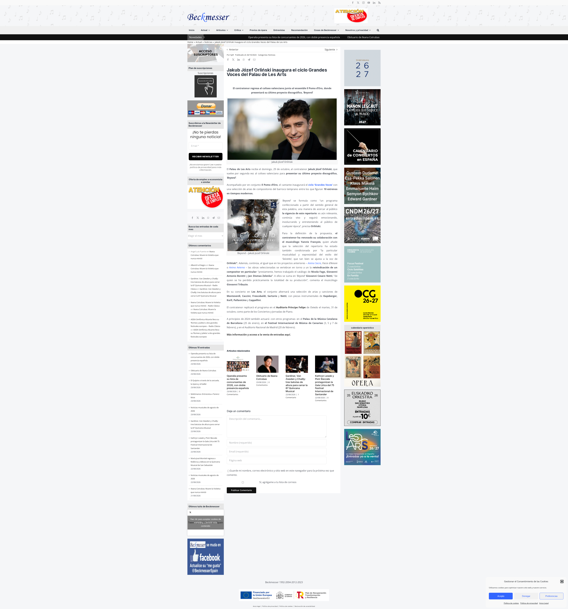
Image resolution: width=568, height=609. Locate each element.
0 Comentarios (233, 393)
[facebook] (353, 2)
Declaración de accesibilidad (305, 606)
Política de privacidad (529, 603)
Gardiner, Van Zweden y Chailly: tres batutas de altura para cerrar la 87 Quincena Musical (206, 292)
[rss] (379, 2)
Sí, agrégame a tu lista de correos (277, 482)
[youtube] (369, 2)
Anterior (233, 49)
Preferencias (551, 596)
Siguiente (330, 49)
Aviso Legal (544, 603)
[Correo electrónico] (218, 217)
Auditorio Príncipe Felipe (291, 307)
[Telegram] (213, 217)
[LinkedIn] (203, 217)
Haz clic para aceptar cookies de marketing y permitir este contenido (205, 522)
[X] (197, 217)
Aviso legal (256, 606)
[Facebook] (192, 217)
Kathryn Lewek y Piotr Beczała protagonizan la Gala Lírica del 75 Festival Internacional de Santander (324, 385)
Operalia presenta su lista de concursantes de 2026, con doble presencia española (247, 37)
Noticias (271, 55)
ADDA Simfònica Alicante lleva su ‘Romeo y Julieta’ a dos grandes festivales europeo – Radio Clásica (205, 323)
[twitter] (358, 2)
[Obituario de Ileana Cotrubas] (267, 357)
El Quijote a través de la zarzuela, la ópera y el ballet (368, 37)
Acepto (500, 596)
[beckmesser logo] (208, 10)
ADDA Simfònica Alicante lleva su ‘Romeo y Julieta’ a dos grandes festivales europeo (205, 333)
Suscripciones (205, 73)
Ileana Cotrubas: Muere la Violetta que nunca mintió (204, 255)
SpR (232, 55)
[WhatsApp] (208, 217)
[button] (561, 581)
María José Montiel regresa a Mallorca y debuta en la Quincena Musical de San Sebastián (205, 462)
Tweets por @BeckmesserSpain (205, 522)
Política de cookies (511, 603)
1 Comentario (292, 396)
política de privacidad (200, 167)
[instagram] (363, 2)
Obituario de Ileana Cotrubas (316, 37)
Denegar (526, 596)
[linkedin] (374, 2)
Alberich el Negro (198, 265)
